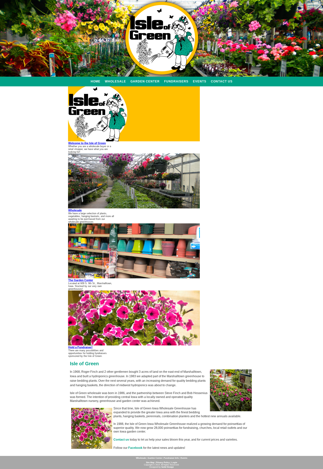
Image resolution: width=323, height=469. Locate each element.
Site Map (150, 462)
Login (174, 462)
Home (95, 81)
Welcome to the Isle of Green (87, 143)
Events (199, 81)
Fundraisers (176, 81)
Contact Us (222, 81)
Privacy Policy (163, 462)
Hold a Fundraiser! (80, 347)
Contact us (121, 439)
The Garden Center (80, 280)
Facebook (135, 447)
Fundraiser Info (171, 458)
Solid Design (167, 467)
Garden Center (145, 81)
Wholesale (115, 81)
